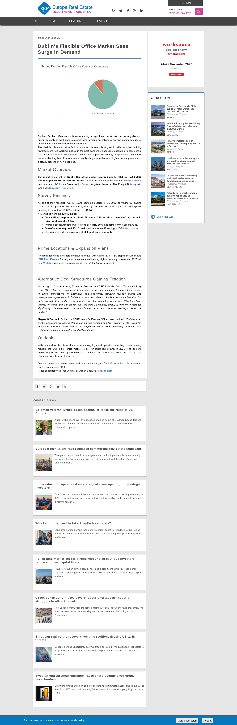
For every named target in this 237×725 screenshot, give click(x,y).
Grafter (101, 255)
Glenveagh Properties (60, 187)
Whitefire (48, 263)
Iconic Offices (132, 180)
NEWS (53, 21)
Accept (207, 720)
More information (187, 720)
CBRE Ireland (70, 154)
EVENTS (103, 21)
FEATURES (77, 21)
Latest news (161, 97)
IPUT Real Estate (48, 259)
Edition (185, 3)
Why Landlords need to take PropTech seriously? (73, 523)
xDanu (84, 184)
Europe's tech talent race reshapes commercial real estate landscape (88, 448)
